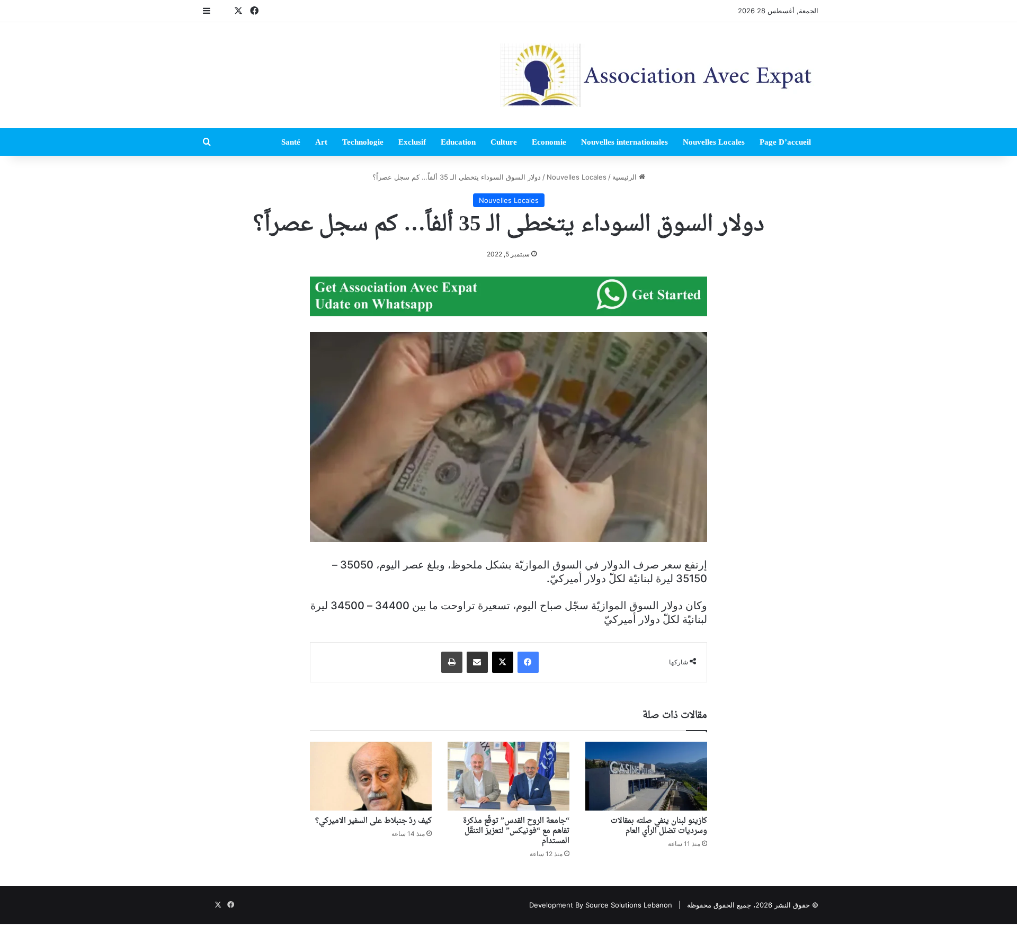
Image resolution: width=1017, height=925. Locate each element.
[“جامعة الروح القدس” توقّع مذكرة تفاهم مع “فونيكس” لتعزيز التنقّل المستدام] (508, 776)
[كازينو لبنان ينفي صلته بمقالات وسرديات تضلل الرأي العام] (646, 776)
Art (321, 142)
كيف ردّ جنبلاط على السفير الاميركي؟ (373, 821)
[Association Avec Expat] (659, 75)
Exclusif (412, 142)
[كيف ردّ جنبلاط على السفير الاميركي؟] (371, 776)
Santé (290, 142)
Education (458, 142)
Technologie (362, 142)
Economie (549, 142)
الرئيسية (625, 177)
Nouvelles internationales (624, 142)
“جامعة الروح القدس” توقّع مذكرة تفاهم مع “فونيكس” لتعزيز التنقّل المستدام (516, 831)
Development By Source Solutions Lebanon (600, 905)
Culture (503, 142)
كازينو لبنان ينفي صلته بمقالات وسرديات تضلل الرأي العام (659, 826)
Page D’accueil (785, 142)
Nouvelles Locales (714, 142)
